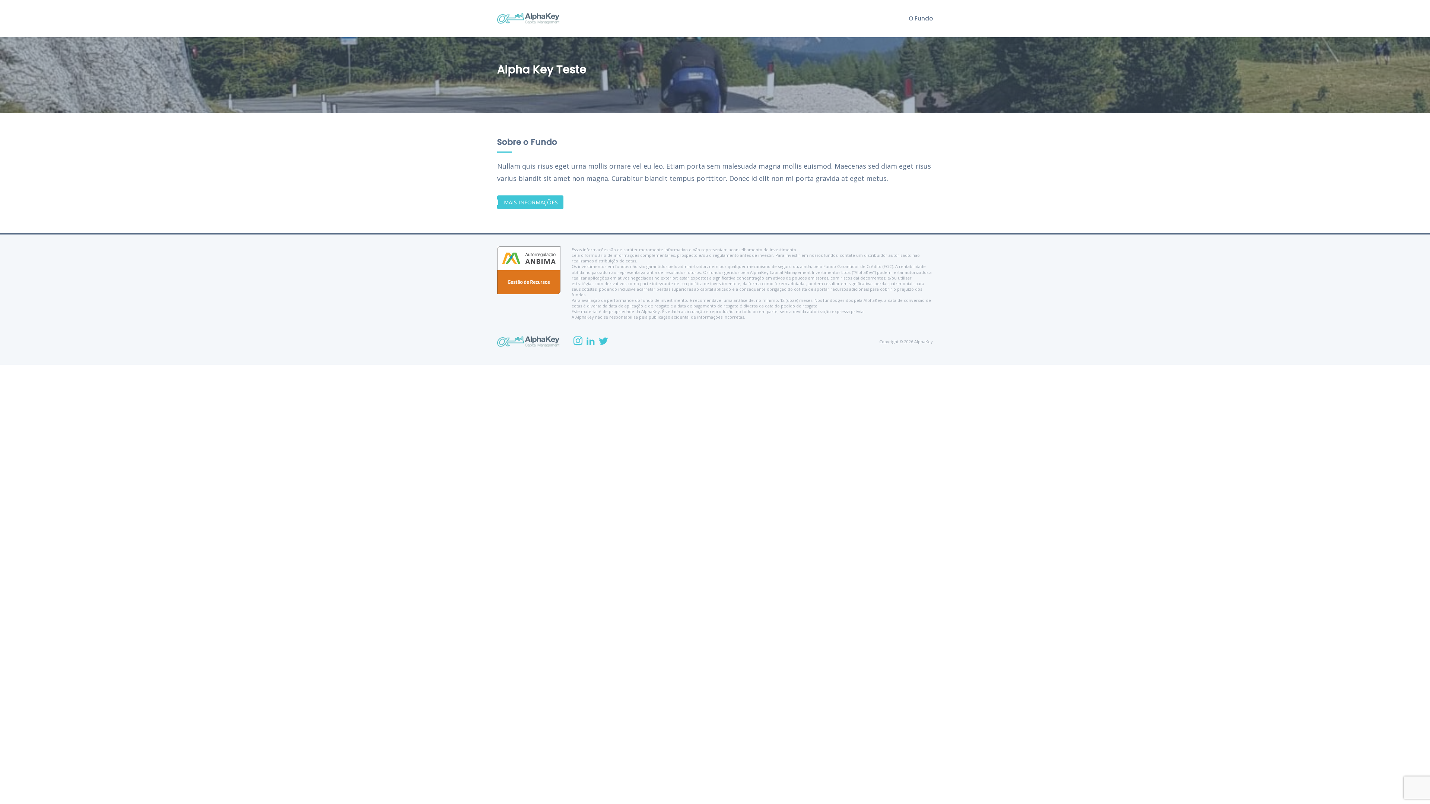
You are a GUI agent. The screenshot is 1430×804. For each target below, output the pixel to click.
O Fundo (921, 18)
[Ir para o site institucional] (528, 18)
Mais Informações (531, 202)
